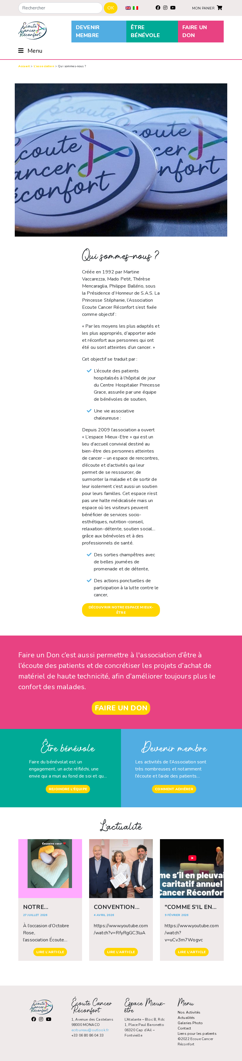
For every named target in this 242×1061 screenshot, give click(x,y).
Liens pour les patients (197, 1033)
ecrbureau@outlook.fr (90, 1030)
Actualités (186, 1017)
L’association (44, 66)
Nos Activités (189, 1012)
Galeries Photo (190, 1023)
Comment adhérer (174, 789)
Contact (184, 1028)
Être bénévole (145, 31)
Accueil (24, 66)
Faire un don (194, 31)
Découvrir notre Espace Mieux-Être (121, 610)
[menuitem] (128, 8)
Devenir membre (87, 31)
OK (110, 8)
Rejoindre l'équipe (68, 789)
